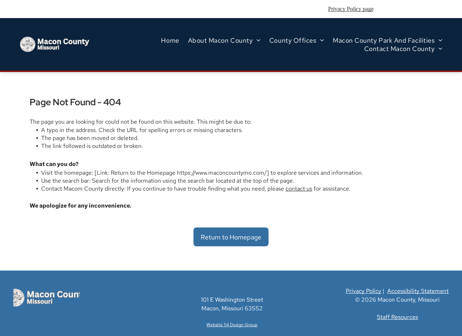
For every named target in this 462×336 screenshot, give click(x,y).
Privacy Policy (363, 291)
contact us (299, 188)
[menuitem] (170, 40)
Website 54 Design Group (231, 325)
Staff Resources (397, 317)
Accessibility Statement (418, 291)
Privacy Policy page (351, 9)
